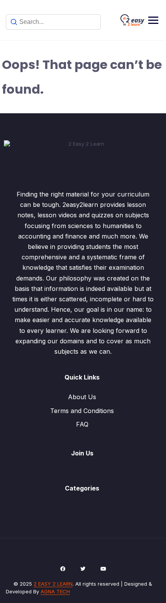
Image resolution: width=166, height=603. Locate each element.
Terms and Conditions (82, 411)
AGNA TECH (55, 591)
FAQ (82, 424)
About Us (82, 397)
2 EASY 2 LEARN (53, 584)
